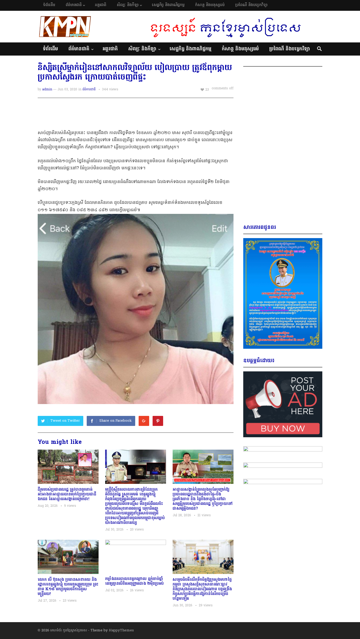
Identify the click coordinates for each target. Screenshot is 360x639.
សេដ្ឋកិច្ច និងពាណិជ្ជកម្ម (168, 5)
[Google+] (144, 421)
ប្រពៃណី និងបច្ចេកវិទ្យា (251, 5)
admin (47, 89)
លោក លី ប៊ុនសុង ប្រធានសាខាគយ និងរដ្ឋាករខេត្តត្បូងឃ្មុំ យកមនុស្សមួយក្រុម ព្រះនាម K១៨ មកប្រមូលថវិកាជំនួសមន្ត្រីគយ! (68, 587)
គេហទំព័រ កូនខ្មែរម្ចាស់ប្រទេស (68, 630)
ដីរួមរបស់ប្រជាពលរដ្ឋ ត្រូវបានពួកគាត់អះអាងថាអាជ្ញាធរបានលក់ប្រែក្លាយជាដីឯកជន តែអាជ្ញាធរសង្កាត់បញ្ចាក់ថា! (67, 494)
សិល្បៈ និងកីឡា (128, 5)
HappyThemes (121, 630)
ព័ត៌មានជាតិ (74, 5)
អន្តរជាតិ (100, 5)
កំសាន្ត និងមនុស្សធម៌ (210, 5)
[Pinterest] (158, 421)
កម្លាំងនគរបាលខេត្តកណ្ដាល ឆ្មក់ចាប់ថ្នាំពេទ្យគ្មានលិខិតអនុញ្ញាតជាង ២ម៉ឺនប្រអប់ (134, 581)
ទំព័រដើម (49, 5)
